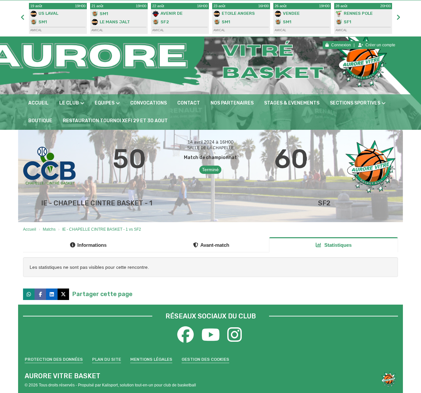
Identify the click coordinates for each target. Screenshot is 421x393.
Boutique (40, 121)
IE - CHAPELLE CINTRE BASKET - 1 (96, 203)
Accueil (38, 103)
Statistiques (337, 245)
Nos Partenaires (232, 103)
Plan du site (106, 359)
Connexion (341, 45)
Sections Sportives (355, 103)
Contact (188, 103)
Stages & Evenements (291, 103)
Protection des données (54, 359)
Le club (69, 103)
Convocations (148, 103)
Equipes (104, 103)
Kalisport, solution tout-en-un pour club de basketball (149, 385)
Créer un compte (380, 45)
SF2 (324, 203)
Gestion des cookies (205, 359)
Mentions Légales (151, 359)
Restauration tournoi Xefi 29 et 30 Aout (115, 121)
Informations (92, 245)
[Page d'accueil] (388, 379)
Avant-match (214, 245)
